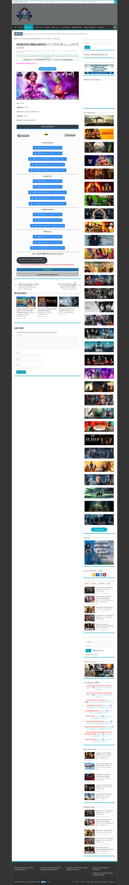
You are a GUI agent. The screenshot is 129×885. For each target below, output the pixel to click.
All (21, 38)
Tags (108, 583)
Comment (19, 335)
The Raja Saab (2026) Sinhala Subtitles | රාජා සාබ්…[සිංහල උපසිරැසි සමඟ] (104, 787)
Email (18, 359)
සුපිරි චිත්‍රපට (73, 2)
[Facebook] (112, 5)
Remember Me (99, 650)
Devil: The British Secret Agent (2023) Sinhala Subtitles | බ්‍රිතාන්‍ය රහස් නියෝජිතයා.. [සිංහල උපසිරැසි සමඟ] (67, 286)
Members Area (92, 2)
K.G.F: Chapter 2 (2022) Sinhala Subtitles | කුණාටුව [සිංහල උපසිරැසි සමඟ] (104, 589)
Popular (94, 583)
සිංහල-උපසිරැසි (52, 51)
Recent (87, 583)
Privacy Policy (89, 881)
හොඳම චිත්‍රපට (60, 51)
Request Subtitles (49, 2)
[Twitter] (114, 5)
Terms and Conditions (101, 881)
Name (18, 352)
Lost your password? (92, 654)
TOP (67, 2)
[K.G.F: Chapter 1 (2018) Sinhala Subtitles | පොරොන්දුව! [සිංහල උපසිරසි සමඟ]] (90, 617)
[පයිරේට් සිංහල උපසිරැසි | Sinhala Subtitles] (24, 13)
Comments (102, 583)
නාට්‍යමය (46, 51)
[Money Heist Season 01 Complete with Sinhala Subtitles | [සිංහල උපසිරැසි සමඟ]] (90, 626)
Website (18, 365)
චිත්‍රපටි (41, 2)
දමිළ (42, 51)
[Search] (115, 1)
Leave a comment (71, 51)
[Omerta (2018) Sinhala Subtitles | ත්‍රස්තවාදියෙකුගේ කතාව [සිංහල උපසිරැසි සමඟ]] (99, 667)
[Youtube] (116, 5)
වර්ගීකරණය (59, 2)
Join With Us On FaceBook (47, 69)
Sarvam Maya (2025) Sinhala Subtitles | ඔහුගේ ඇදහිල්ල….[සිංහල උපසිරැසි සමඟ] (104, 795)
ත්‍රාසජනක (38, 51)
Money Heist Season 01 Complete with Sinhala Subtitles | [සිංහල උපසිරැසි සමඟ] (105, 626)
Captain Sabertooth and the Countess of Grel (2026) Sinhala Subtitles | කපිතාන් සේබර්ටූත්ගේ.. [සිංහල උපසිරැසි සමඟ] (56, 34)
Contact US (100, 27)
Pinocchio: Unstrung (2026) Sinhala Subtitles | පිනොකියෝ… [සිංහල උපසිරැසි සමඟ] (47, 311)
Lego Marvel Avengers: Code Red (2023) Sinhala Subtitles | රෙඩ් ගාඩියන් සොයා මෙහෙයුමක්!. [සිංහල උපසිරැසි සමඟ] (28, 286)
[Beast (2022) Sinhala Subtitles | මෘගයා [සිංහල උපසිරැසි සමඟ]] (90, 609)
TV (36, 2)
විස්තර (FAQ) (82, 2)
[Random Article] (115, 27)
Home (32, 2)
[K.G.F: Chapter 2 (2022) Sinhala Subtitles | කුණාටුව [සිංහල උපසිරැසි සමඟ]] (90, 590)
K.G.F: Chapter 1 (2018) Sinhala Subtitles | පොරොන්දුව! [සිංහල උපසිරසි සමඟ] (104, 617)
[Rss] (110, 5)
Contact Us (112, 881)
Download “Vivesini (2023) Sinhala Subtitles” (32, 260)
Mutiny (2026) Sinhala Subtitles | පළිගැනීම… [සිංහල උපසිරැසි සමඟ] (67, 310)
